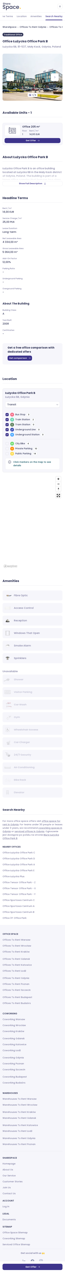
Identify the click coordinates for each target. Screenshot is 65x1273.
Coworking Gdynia (13, 1057)
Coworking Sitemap (14, 1238)
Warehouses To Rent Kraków (19, 1112)
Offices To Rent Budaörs (17, 1003)
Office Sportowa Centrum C (19, 900)
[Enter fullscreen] (58, 495)
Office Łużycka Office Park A (19, 864)
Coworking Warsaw (14, 1019)
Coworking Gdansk (14, 1038)
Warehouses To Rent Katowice (20, 1125)
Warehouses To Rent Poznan (19, 1144)
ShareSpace (9, 27)
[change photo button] (55, 77)
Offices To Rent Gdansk (16, 959)
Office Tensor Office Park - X (19, 888)
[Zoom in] (58, 478)
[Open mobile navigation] (59, 6)
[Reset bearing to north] (58, 488)
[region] (32, 522)
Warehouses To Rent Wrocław (20, 1104)
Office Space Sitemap (15, 1232)
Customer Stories (13, 1181)
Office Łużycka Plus (13, 876)
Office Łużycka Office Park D (19, 858)
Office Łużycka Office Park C (19, 852)
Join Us (7, 1187)
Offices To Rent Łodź (14, 970)
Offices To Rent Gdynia (33, 27)
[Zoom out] (58, 483)
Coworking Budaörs (14, 1082)
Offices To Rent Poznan (16, 984)
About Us (8, 1169)
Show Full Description (30, 183)
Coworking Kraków (13, 1031)
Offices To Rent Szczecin (17, 990)
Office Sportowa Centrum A (19, 906)
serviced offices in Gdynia (29, 831)
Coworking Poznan (13, 1063)
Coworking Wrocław (14, 1025)
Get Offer (31, 140)
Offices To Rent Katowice (17, 964)
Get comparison (18, 358)
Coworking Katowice (14, 1044)
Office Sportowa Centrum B (18, 912)
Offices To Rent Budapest (17, 997)
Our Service (9, 1175)
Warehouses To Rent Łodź (17, 1131)
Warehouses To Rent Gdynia (19, 1138)
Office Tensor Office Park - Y (19, 894)
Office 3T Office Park (15, 918)
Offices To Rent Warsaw (16, 939)
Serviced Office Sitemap (16, 1244)
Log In (6, 1206)
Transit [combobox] (11, 404)
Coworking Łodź (12, 1050)
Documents (9, 1219)
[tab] (22, 16)
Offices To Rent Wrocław (17, 945)
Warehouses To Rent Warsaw (20, 1098)
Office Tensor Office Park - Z (19, 882)
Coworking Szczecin (14, 1069)
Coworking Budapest (15, 1076)
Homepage (9, 1163)
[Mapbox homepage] (10, 566)
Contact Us (9, 1193)
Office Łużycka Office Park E (18, 870)
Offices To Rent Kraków (16, 951)
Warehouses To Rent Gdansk (19, 1118)
